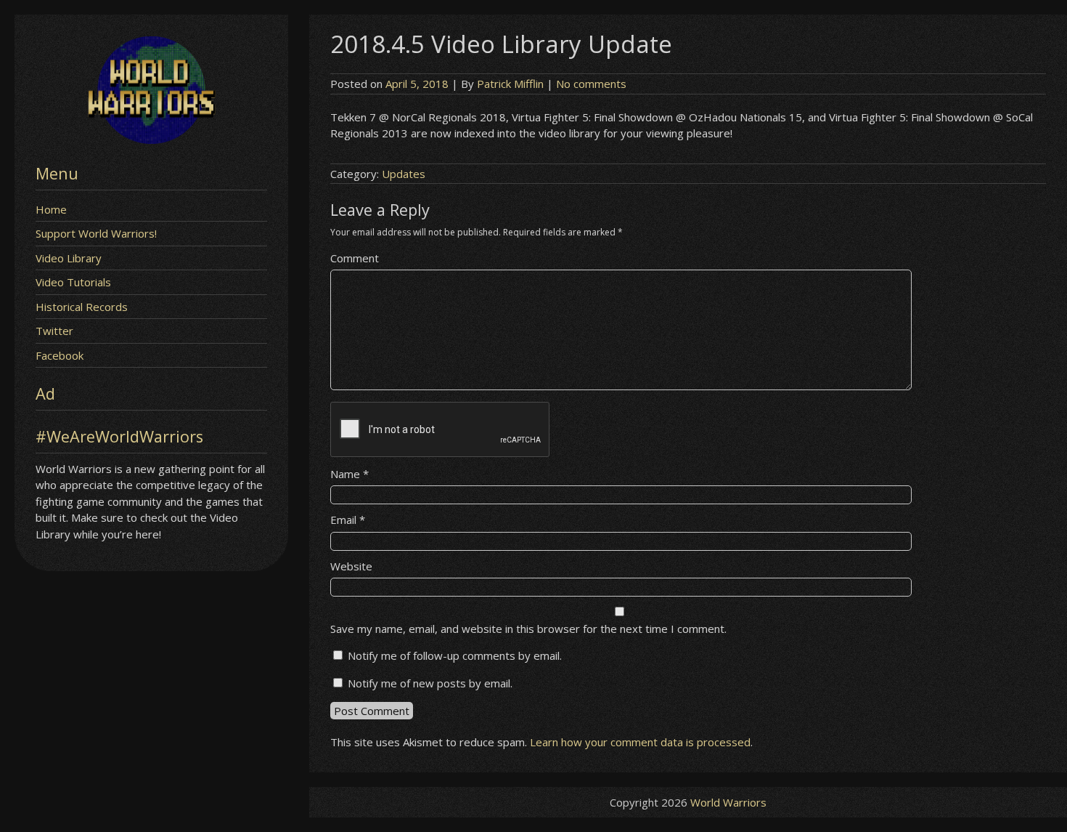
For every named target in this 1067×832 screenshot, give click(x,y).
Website (351, 566)
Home (51, 209)
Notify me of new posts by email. (430, 683)
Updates (403, 173)
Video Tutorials (73, 282)
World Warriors (728, 802)
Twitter (54, 330)
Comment (354, 258)
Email (347, 519)
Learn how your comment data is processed (640, 742)
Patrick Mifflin (510, 83)
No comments (591, 83)
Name (349, 474)
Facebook (59, 355)
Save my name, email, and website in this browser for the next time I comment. (528, 628)
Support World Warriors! (96, 233)
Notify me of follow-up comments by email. (455, 655)
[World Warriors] (151, 139)
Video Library (69, 258)
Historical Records (82, 306)
